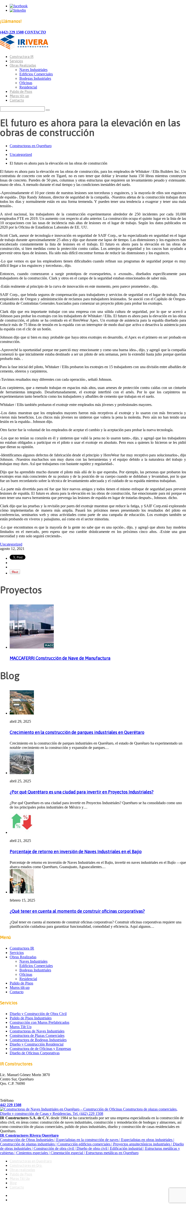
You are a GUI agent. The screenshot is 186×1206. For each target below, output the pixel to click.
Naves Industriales (33, 70)
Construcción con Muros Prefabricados (39, 1022)
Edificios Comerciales (36, 74)
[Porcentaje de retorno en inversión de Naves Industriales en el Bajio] (22, 832)
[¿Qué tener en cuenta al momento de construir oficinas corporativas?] (22, 892)
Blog (13, 1183)
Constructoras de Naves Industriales (37, 1031)
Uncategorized (21, 154)
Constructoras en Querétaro (31, 146)
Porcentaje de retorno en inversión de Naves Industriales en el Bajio (76, 851)
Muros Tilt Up (20, 1027)
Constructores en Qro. (26, 1165)
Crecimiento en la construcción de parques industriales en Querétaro (77, 732)
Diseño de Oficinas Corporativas (35, 1053)
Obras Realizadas (23, 65)
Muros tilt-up (19, 96)
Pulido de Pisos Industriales (31, 1018)
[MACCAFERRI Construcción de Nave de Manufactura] (32, 647)
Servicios (16, 61)
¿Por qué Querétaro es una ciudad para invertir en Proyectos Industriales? (82, 791)
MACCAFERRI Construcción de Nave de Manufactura (60, 658)
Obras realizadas (22, 1170)
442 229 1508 (10, 1105)
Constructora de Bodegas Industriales (38, 1040)
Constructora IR (21, 57)
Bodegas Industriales (35, 78)
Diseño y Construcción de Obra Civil (38, 1014)
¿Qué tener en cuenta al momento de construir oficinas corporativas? (77, 911)
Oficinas (25, 83)
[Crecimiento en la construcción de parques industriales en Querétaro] (22, 713)
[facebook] (19, 6)
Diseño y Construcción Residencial (36, 1044)
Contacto (17, 100)
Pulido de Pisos (21, 92)
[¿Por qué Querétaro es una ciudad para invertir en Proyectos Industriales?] (22, 773)
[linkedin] (18, 10)
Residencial (28, 87)
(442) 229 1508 (12, 32)
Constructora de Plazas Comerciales (37, 1035)
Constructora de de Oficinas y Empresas (40, 1049)
